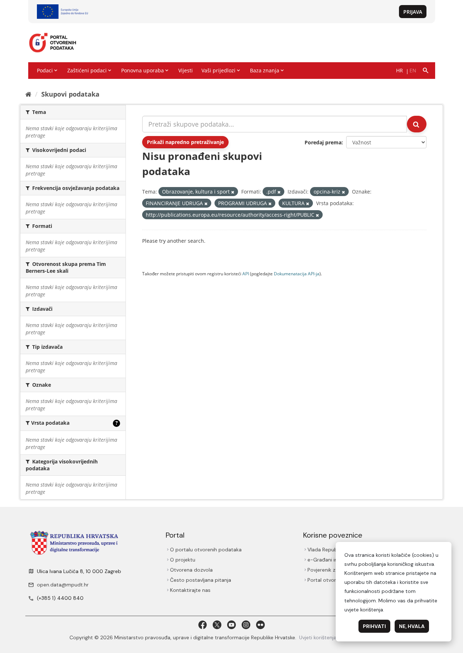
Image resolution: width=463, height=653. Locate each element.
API (245, 273)
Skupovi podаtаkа (70, 94)
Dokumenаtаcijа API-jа (296, 273)
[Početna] (28, 94)
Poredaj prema (323, 142)
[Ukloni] (232, 192)
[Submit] (416, 124)
